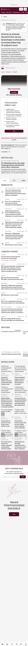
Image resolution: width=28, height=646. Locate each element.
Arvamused (8, 208)
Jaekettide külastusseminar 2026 (11, 354)
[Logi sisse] (25, 644)
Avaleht (3, 12)
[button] (10, 476)
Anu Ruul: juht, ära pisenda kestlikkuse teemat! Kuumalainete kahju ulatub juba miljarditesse (21, 401)
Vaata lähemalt (5, 138)
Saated (3, 275)
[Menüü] (2, 644)
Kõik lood (8, 12)
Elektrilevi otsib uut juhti (14, 245)
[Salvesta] (26, 188)
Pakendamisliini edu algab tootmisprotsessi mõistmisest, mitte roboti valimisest (13, 165)
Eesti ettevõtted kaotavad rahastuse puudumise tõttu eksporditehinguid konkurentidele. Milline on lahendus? (12, 310)
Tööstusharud (16, 12)
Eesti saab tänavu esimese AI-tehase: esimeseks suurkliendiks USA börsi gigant (6, 445)
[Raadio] (12, 644)
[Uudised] (7, 644)
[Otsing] (16, 644)
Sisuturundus (8, 160)
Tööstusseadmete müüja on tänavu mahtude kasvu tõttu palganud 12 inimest (20, 381)
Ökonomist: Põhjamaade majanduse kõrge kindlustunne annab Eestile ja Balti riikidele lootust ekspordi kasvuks (13, 287)
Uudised (7, 199)
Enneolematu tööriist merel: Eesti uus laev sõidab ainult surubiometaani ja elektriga (20, 424)
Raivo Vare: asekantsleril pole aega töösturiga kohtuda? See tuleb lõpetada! (13, 203)
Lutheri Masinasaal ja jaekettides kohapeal (13, 352)
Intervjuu (8, 220)
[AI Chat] (21, 644)
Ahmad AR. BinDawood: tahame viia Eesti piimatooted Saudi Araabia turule (6, 381)
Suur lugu (17, 417)
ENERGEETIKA (4, 20)
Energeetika (4, 151)
